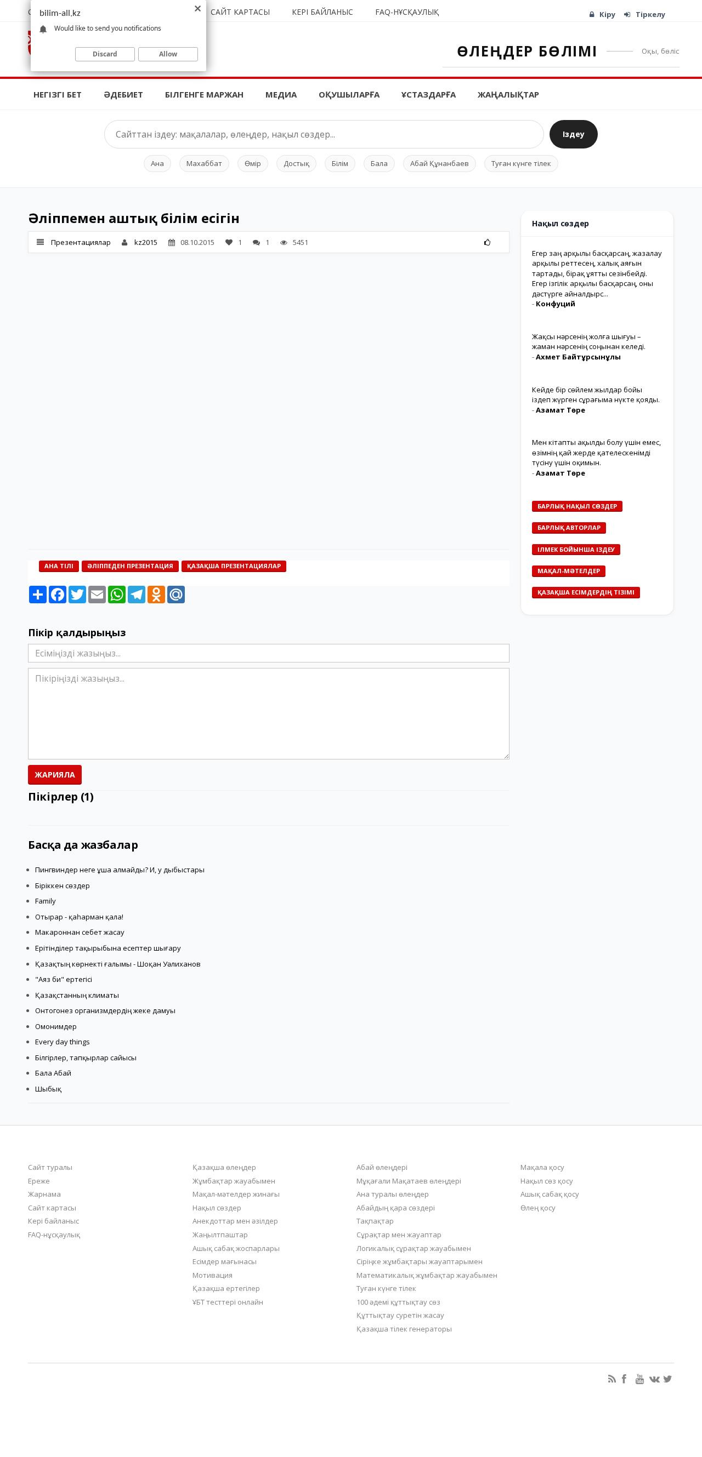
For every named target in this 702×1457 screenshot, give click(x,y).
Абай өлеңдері (381, 1167)
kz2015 (145, 242)
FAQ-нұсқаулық (407, 12)
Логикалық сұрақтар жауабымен (413, 1248)
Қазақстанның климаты (77, 995)
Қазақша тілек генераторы (404, 1329)
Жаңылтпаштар (220, 1234)
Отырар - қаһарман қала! (79, 917)
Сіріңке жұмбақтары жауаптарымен (419, 1261)
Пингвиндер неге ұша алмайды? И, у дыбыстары (120, 870)
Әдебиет (123, 94)
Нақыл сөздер (217, 1208)
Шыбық (48, 1089)
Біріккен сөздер (62, 885)
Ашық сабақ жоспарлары (236, 1248)
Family (45, 901)
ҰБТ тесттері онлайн (228, 1302)
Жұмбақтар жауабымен (234, 1181)
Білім (340, 163)
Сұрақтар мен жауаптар (398, 1234)
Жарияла (55, 774)
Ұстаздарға (428, 94)
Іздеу (574, 134)
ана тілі (58, 566)
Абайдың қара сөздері (395, 1208)
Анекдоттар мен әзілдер (235, 1221)
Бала (379, 163)
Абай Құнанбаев (439, 163)
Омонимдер (56, 1026)
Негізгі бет (57, 94)
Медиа (281, 94)
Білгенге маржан (204, 94)
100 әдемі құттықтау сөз (398, 1302)
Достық (296, 163)
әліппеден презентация (130, 566)
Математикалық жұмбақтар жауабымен (426, 1275)
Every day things (62, 1042)
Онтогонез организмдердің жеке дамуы (105, 1010)
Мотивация (213, 1275)
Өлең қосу (538, 1208)
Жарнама (44, 1194)
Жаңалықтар (508, 94)
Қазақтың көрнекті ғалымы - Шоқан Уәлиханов (118, 964)
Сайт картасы (240, 12)
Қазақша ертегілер (226, 1288)
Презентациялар (81, 242)
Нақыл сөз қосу (546, 1181)
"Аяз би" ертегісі (63, 979)
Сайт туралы (50, 1167)
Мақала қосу (542, 1167)
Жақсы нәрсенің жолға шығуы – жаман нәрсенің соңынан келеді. (589, 342)
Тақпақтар (375, 1221)
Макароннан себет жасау (79, 932)
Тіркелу (650, 14)
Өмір (253, 163)
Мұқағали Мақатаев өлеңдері (408, 1181)
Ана (157, 163)
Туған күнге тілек (521, 163)
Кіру (607, 14)
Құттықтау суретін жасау (400, 1315)
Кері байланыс (322, 12)
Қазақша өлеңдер (224, 1167)
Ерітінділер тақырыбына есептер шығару (108, 948)
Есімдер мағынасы (225, 1261)
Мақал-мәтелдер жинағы (236, 1194)
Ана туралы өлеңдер (392, 1194)
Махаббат (204, 163)
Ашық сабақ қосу (549, 1194)
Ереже (39, 1181)
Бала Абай (53, 1073)
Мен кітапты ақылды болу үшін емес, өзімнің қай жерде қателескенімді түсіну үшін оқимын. (596, 452)
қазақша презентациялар (234, 566)
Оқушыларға (349, 94)
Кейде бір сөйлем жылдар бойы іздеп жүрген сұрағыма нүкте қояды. (596, 395)
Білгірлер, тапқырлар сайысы (86, 1057)
